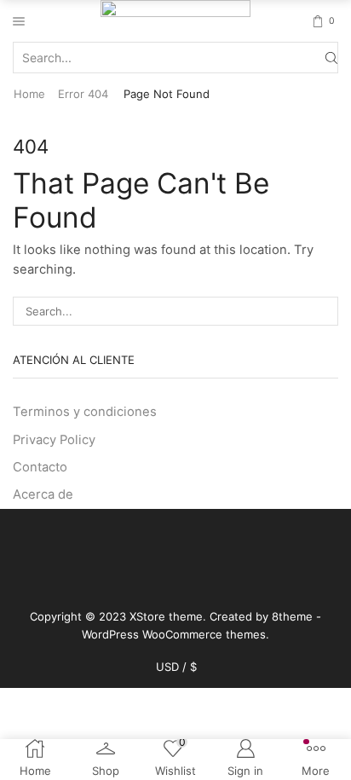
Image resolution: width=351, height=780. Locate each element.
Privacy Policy (54, 440)
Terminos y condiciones (85, 411)
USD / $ (176, 667)
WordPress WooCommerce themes (174, 634)
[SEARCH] (323, 311)
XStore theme (166, 616)
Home (29, 94)
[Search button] (331, 57)
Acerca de (43, 494)
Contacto (40, 467)
